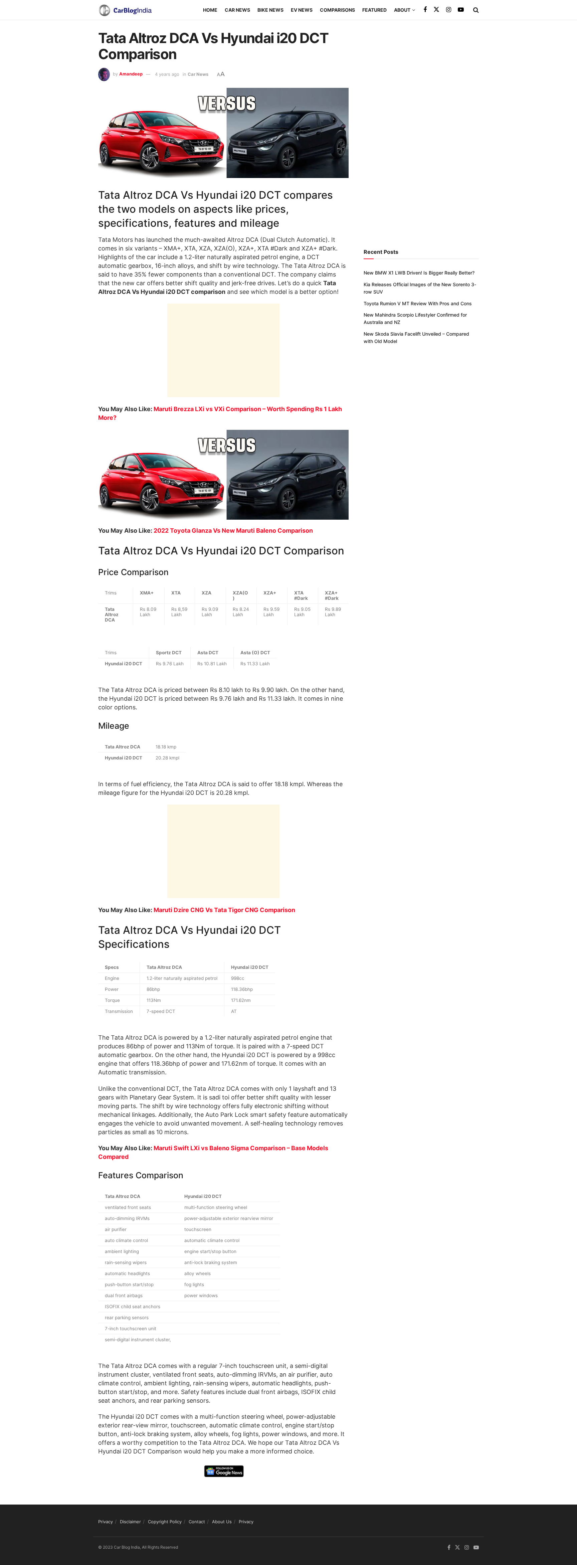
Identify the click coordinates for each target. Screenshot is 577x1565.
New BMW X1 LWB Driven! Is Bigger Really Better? (419, 273)
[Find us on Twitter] (436, 10)
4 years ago (167, 74)
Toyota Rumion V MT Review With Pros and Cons (418, 303)
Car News (237, 10)
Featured (374, 10)
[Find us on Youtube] (461, 10)
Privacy (105, 1521)
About (402, 10)
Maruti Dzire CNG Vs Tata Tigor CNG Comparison (224, 909)
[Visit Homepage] (125, 10)
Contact (197, 1521)
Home (210, 10)
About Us (222, 1521)
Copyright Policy (165, 1521)
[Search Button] (476, 10)
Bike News (270, 10)
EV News (302, 10)
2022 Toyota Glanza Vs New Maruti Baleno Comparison (233, 530)
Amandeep (131, 74)
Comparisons (337, 10)
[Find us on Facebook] (425, 10)
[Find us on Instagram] (448, 10)
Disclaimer (130, 1521)
